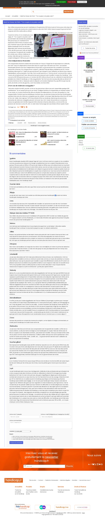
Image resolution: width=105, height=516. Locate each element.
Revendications (32, 123)
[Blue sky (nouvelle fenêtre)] (22, 107)
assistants (49, 437)
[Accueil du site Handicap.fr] (13, 480)
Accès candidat (89, 121)
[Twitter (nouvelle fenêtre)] (24, 107)
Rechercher (68, 12)
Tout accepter (61, 2)
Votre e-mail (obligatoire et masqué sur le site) (55, 414)
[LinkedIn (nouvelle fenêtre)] (18, 107)
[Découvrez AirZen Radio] (42, 507)
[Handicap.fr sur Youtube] (100, 464)
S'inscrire (69, 466)
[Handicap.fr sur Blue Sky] (93, 464)
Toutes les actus (90, 48)
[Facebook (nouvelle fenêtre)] (20, 107)
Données (74, 480)
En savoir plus (90, 148)
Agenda (81, 140)
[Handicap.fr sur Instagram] (97, 464)
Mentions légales (65, 480)
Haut (83, 513)
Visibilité (11, 431)
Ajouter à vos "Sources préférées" (90, 53)
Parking (81, 142)
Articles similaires (42, 123)
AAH (9, 37)
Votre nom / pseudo (15, 414)
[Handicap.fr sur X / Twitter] (95, 464)
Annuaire (81, 144)
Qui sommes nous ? (85, 480)
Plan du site (32, 480)
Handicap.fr (60, 513)
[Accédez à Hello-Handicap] (22, 507)
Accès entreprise (89, 128)
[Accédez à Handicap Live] (62, 507)
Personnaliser (82, 2)
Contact (40, 480)
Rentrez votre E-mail (16, 466)
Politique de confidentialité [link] (52, 5)
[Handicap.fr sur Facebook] (91, 464)
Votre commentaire (15, 420)
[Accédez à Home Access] (82, 507)
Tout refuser (72, 2)
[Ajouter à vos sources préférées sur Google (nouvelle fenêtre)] (26, 107)
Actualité (20, 123)
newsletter (51, 457)
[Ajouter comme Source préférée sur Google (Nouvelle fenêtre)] (102, 464)
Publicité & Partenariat (51, 480)
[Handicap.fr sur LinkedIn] (89, 464)
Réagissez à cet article (18, 120)
